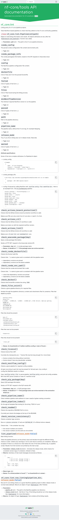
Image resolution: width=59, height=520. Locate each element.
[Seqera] (26, 514)
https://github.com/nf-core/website (29, 517)
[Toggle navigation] (56, 1)
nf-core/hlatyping (22, 188)
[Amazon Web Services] (28, 514)
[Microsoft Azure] (31, 514)
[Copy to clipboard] (56, 162)
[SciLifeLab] (33, 514)
